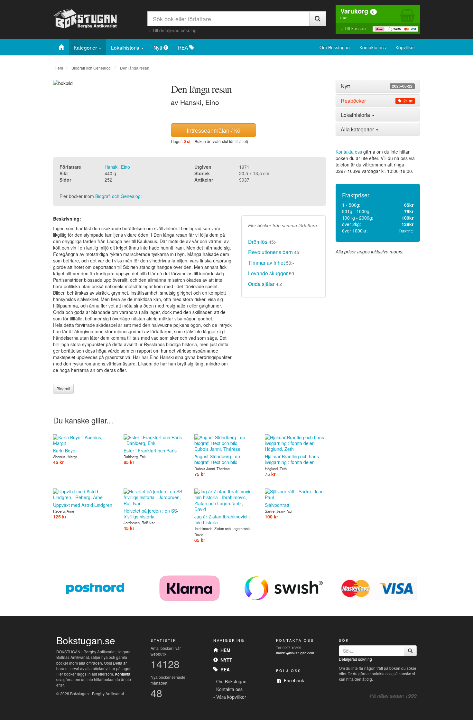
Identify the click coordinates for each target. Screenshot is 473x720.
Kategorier (86, 47)
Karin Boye (64, 450)
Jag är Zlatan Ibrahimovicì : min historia (222, 519)
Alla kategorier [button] (358, 129)
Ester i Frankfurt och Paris (150, 450)
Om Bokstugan (335, 47)
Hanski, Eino (117, 167)
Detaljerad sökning (355, 659)
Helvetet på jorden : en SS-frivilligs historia (151, 513)
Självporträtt (277, 505)
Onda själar (261, 284)
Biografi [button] (63, 388)
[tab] (378, 86)
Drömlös (257, 241)
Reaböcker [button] (377, 101)
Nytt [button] (377, 86)
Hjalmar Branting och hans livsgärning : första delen (292, 459)
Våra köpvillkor (231, 697)
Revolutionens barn (270, 252)
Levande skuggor (268, 273)
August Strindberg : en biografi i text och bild (217, 459)
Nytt (158, 47)
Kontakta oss (372, 47)
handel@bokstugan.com (295, 652)
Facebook (292, 680)
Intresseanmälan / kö (213, 130)
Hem (59, 68)
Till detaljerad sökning (174, 30)
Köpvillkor (405, 47)
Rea (224, 669)
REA (183, 47)
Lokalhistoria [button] (356, 114)
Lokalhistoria (126, 47)
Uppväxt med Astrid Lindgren (82, 505)
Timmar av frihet (266, 262)
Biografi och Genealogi (91, 68)
